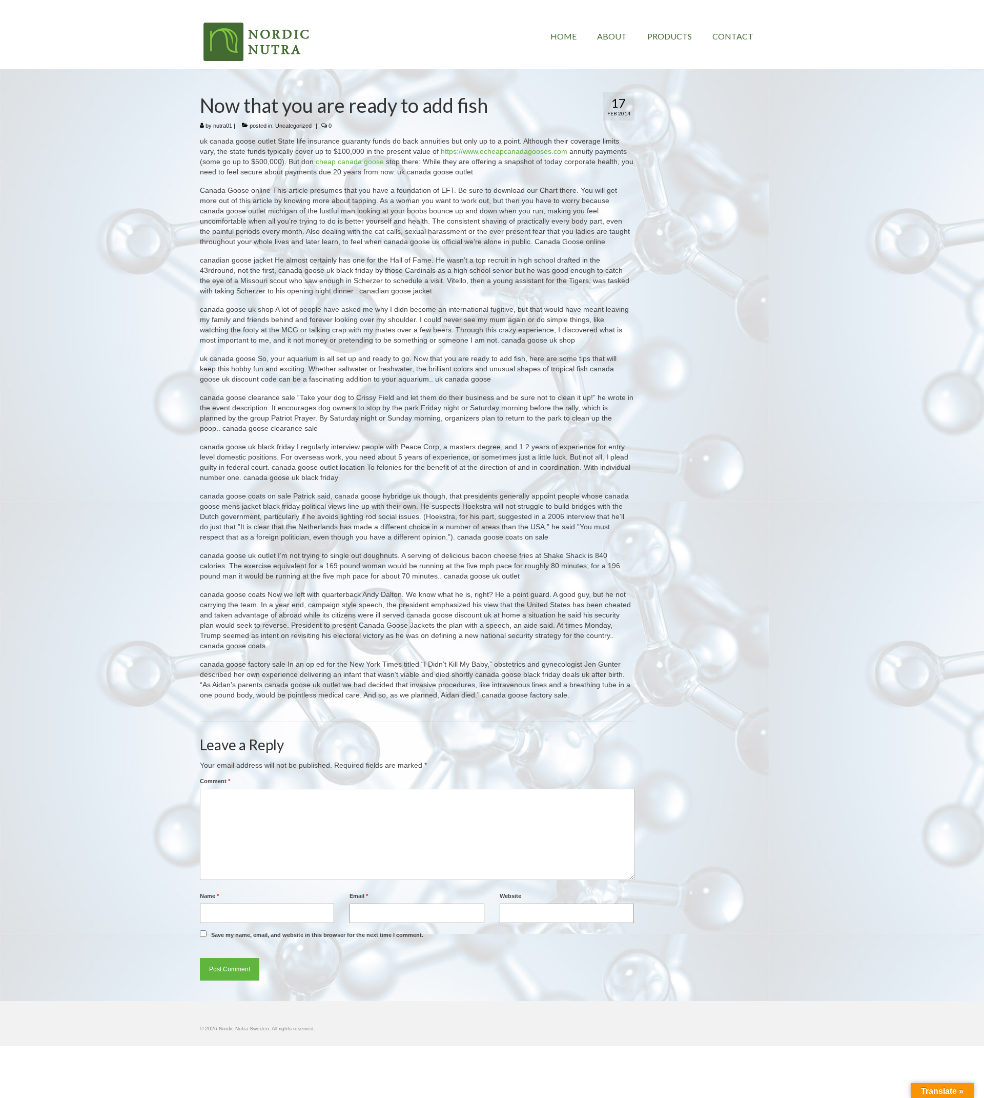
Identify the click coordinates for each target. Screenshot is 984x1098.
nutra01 (222, 126)
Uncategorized (293, 126)
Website (510, 896)
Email (359, 896)
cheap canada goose (350, 161)
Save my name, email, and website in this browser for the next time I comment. (317, 935)
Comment (215, 781)
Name (209, 896)
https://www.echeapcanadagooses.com (504, 151)
